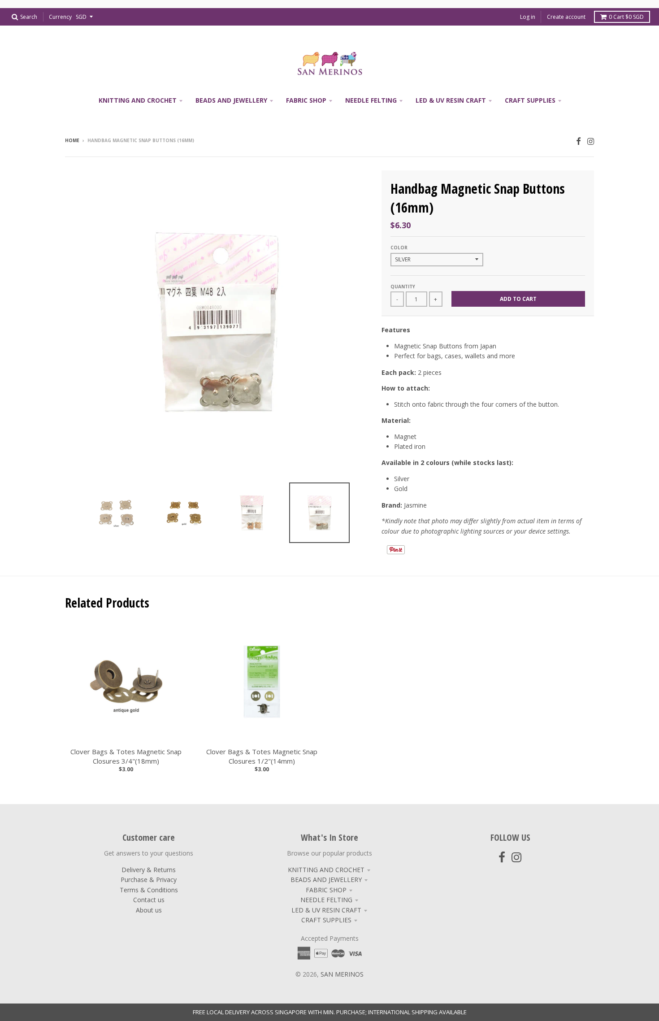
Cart (626, 17)
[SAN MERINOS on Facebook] (578, 141)
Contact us (149, 899)
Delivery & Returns (148, 869)
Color (399, 247)
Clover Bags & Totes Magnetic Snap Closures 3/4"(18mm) (126, 756)
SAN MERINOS (342, 974)
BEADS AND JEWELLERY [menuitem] (231, 100)
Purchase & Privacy (149, 879)
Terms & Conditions (149, 890)
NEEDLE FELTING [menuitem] (371, 100)
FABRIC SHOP (326, 890)
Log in (527, 17)
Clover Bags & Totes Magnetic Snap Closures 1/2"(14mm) (261, 756)
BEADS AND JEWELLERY (326, 879)
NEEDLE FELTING (326, 899)
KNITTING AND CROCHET (326, 869)
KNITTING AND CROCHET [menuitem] (138, 100)
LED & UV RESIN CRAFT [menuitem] (451, 100)
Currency (60, 17)
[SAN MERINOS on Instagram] (590, 141)
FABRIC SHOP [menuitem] (306, 100)
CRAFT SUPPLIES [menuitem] (530, 100)
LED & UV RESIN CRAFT (326, 910)
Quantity (402, 286)
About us (149, 910)
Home (72, 140)
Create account (566, 17)
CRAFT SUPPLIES (326, 920)
